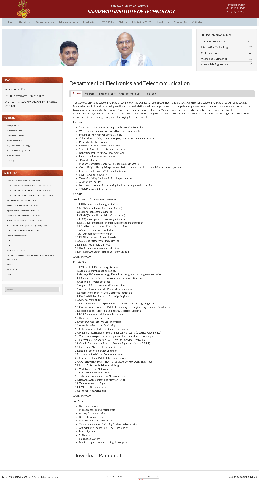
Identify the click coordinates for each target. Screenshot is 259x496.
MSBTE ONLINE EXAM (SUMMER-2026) (23, 230)
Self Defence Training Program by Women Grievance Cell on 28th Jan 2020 (31, 257)
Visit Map (197, 22)
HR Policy (10, 160)
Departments (44, 22)
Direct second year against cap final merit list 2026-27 (34, 195)
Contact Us (180, 22)
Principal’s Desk (13, 125)
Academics (89, 22)
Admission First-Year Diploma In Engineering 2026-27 (28, 225)
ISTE (50, 476)
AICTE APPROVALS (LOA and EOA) (20, 150)
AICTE (35, 476)
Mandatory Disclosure (16, 136)
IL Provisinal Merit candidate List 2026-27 (23, 215)
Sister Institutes (13, 269)
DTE (8, 245)
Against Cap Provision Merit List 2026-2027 (24, 210)
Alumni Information (14, 141)
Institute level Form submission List (24, 90)
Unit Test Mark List (129, 93)
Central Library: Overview (17, 235)
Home (10, 22)
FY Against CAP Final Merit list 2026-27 (22, 205)
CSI (57, 476)
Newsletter (162, 22)
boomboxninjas (248, 476)
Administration (67, 22)
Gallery (123, 22)
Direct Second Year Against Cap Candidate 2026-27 (33, 185)
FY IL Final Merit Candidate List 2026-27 (22, 200)
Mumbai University (19, 476)
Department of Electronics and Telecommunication (129, 83)
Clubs (9, 274)
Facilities (10, 264)
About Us (24, 22)
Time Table (150, 93)
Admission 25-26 (141, 22)
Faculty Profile (107, 93)
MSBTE (10, 240)
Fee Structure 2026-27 (16, 250)
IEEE (43, 476)
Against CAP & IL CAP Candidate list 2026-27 (24, 220)
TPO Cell (107, 22)
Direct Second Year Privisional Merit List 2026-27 (32, 190)
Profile (77, 93)
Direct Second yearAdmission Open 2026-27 (25, 180)
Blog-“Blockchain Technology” (19, 146)
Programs (90, 93)
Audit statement (13, 156)
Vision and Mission (14, 131)
